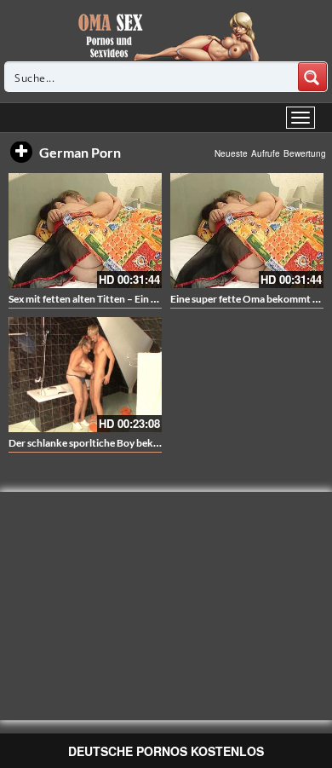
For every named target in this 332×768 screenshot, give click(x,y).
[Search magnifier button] (312, 76)
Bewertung (304, 153)
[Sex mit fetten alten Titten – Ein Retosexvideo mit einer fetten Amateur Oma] (85, 230)
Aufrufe (265, 153)
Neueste (231, 153)
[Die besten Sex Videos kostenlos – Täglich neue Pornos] (166, 35)
